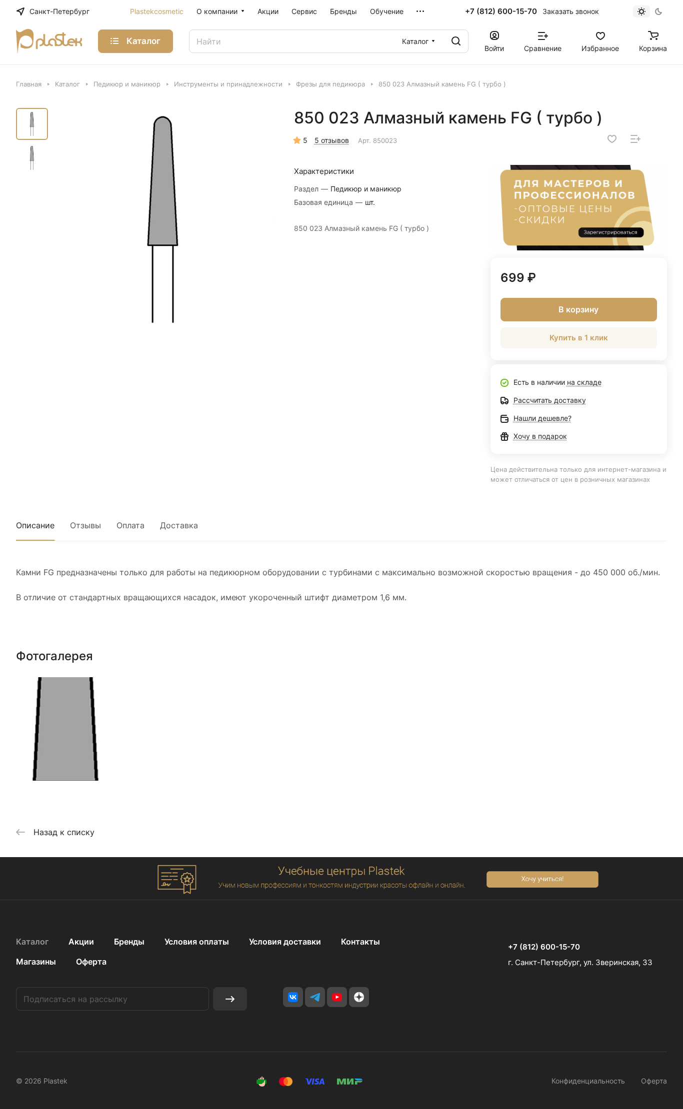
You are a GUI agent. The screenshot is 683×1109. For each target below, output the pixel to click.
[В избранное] (612, 138)
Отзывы (85, 525)
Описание (35, 525)
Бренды (129, 942)
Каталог (32, 942)
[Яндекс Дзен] (359, 997)
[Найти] (456, 41)
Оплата (130, 525)
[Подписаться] (230, 999)
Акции (81, 942)
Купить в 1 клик (579, 337)
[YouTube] (337, 997)
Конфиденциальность (588, 1081)
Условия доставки (285, 942)
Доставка (179, 525)
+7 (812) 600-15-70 (501, 11)
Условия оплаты (196, 942)
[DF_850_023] (164, 220)
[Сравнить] (635, 138)
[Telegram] (315, 997)
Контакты (360, 942)
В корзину (578, 309)
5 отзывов (331, 140)
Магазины (36, 962)
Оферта (91, 962)
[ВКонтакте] (293, 997)
